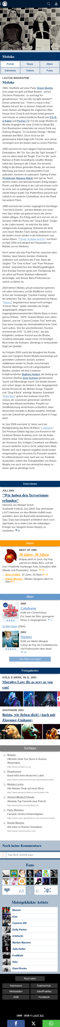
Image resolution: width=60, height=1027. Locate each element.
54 (46, 574)
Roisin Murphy (45, 88)
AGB (16, 997)
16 (25, 652)
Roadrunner (14, 771)
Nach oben (30, 978)
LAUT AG (38, 1015)
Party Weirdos (15, 810)
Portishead (9, 178)
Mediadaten (16, 991)
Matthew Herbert (31, 374)
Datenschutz (44, 985)
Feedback (44, 997)
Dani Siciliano (30, 378)
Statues (7, 302)
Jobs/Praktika (44, 991)
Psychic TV (23, 121)
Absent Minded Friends (20, 797)
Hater (36, 890)
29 (43, 570)
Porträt (10, 64)
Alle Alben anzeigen (30, 659)
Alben (49, 64)
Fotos (50, 70)
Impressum (16, 985)
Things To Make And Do (32, 239)
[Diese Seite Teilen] (16, 1023)
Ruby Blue (9, 396)
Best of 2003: (13, 574)
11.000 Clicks (10, 626)
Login (56, 4)
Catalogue (47, 428)
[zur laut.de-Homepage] (4, 4)
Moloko (8, 56)
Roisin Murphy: (14, 579)
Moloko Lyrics (15, 784)
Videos (30, 70)
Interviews (10, 70)
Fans (13, 890)
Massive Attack (24, 178)
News (30, 64)
